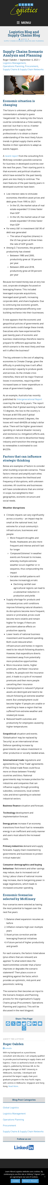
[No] (44, 1176)
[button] (24, 23)
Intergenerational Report (29, 399)
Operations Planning (13, 66)
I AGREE (15, 1181)
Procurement (31, 66)
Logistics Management (14, 63)
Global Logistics (11, 1107)
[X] (13, 1023)
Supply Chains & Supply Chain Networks (23, 69)
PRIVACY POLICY (30, 1181)
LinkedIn (8, 1048)
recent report (11, 155)
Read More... (13, 1086)
